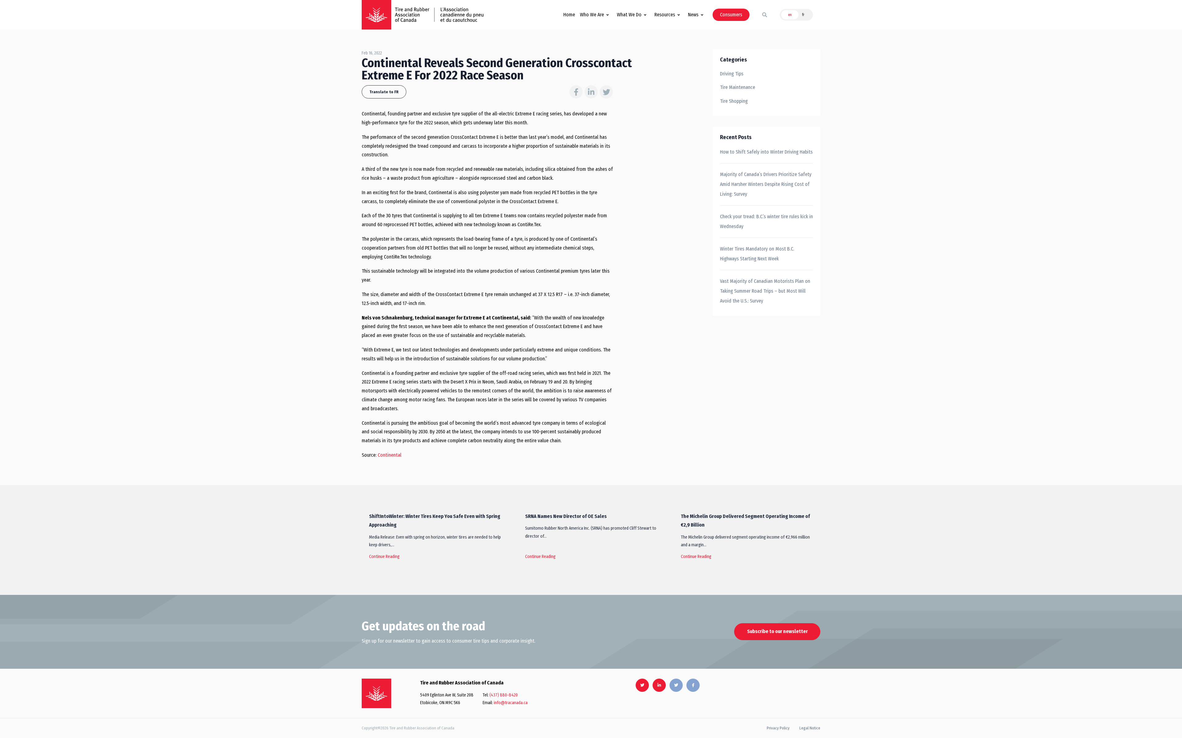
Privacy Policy (778, 728)
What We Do (629, 15)
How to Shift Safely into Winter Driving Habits (766, 152)
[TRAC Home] (376, 693)
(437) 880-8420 (503, 695)
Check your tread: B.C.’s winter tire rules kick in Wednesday (766, 221)
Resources (664, 15)
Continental (389, 455)
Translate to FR (384, 92)
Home (569, 15)
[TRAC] (376, 15)
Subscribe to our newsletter (777, 631)
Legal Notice (809, 728)
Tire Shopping (734, 101)
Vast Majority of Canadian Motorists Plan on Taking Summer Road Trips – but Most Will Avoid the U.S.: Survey (765, 291)
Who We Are (592, 15)
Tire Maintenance (737, 87)
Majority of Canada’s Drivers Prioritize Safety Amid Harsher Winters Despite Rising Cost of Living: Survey (765, 184)
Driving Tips (731, 74)
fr (803, 15)
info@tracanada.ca (511, 702)
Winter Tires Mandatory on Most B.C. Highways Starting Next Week (757, 254)
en (790, 15)
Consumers (731, 15)
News (693, 15)
